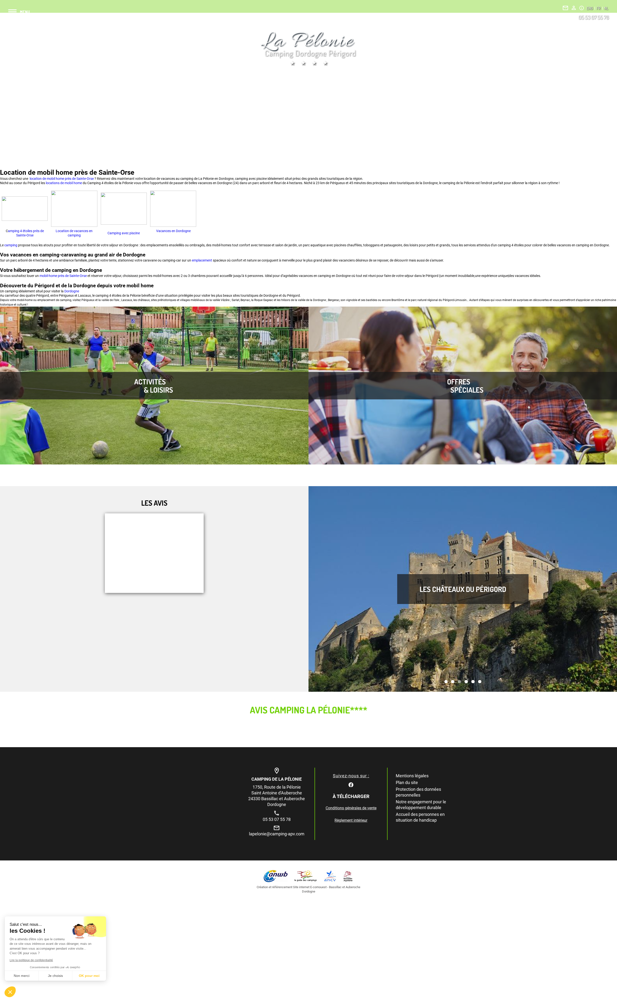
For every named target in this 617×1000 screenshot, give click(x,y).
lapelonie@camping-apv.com (276, 833)
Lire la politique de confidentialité (31, 960)
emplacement (202, 260)
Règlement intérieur (351, 820)
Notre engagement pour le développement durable (421, 804)
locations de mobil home (64, 183)
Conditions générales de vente (351, 808)
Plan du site (407, 782)
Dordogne (71, 291)
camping (11, 245)
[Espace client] (574, 8)
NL (606, 8)
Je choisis (55, 976)
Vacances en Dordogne (173, 231)
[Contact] (565, 8)
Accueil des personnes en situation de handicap (420, 817)
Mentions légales (412, 775)
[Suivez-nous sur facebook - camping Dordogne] (351, 784)
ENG (590, 8)
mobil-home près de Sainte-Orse (63, 276)
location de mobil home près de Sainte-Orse (61, 179)
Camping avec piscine (123, 233)
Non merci (21, 976)
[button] (10, 992)
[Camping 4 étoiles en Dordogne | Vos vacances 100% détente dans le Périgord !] (308, 49)
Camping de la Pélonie (276, 779)
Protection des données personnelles (418, 792)
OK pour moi (89, 976)
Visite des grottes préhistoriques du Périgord (463, 589)
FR (599, 8)
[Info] (581, 8)
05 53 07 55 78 (593, 17)
